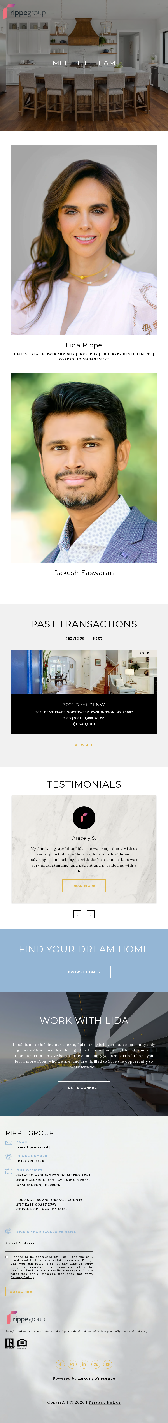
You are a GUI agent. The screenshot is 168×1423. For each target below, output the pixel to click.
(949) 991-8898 (30, 1161)
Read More (84, 886)
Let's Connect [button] (84, 1088)
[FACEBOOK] (60, 1364)
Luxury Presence (96, 1378)
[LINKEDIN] (84, 1364)
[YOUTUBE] (107, 1364)
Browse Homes (84, 972)
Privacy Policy (22, 1277)
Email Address (20, 1243)
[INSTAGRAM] (72, 1364)
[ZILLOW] (95, 1364)
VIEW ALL (84, 745)
